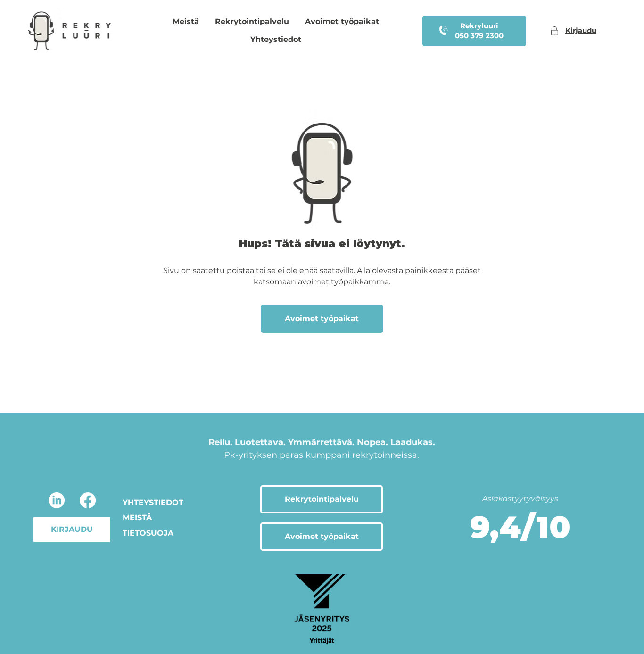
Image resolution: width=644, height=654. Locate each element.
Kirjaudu (580, 30)
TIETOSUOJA (148, 533)
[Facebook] (88, 500)
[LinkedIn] (57, 500)
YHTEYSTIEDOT (153, 502)
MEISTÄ (137, 517)
